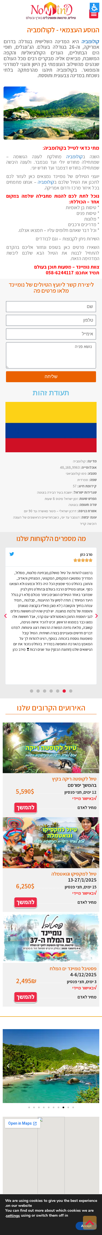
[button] (93, 13)
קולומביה (90, 41)
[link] (90, 1223)
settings (13, 1215)
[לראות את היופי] (25, 997)
